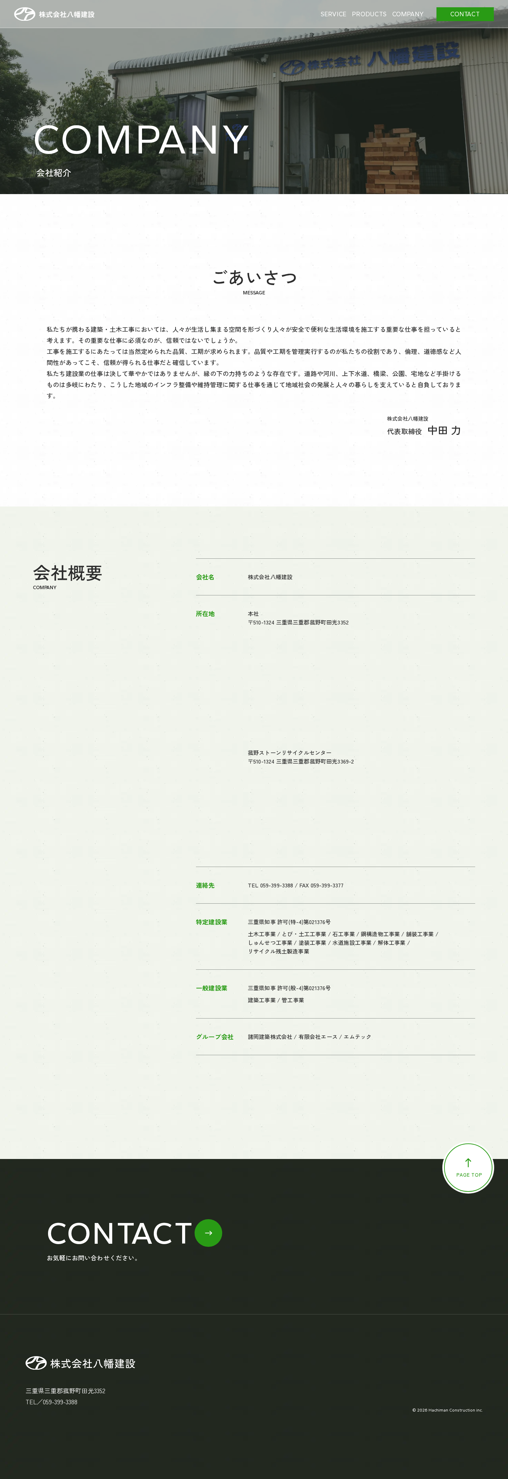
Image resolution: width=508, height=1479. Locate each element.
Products (369, 14)
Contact (465, 14)
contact (121, 1233)
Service (334, 14)
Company (408, 14)
